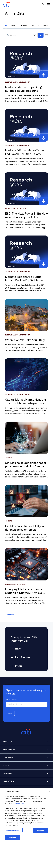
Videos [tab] (24, 26)
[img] (43, 4)
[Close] (49, 791)
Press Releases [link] (22, 657)
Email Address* (12, 699)
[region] (26, 815)
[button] (34, 35)
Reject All (40, 830)
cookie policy (19, 803)
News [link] (18, 648)
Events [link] (18, 666)
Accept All (12, 837)
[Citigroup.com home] (26, 731)
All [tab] (6, 26)
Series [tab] (45, 26)
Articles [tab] (14, 26)
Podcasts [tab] (35, 26)
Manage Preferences (13, 830)
